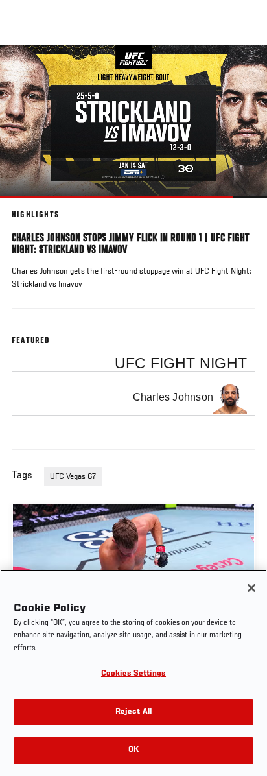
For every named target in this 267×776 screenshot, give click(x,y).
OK (133, 750)
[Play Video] (133, 121)
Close (243, 70)
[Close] (251, 588)
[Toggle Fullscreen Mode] (240, 205)
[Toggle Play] (27, 205)
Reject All (133, 712)
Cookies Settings (133, 674)
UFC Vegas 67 (73, 477)
